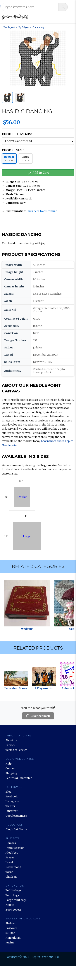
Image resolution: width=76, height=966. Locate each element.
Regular (22, 497)
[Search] (63, 7)
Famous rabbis (15, 848)
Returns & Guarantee (19, 778)
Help (9, 763)
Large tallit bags (16, 900)
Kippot (10, 904)
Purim (10, 942)
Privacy (10, 745)
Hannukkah (13, 937)
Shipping (11, 773)
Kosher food (13, 867)
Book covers (13, 909)
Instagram (12, 801)
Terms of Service (16, 750)
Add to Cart (40, 172)
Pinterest (12, 811)
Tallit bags (12, 895)
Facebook (12, 796)
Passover (11, 928)
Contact (10, 768)
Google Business (16, 815)
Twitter (10, 806)
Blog (9, 791)
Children (11, 876)
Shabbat (11, 923)
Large (27, 536)
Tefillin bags (13, 890)
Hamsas (11, 843)
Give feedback (40, 716)
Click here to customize (42, 211)
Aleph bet (12, 852)
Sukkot (10, 933)
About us (11, 740)
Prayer (10, 857)
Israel (9, 862)
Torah (9, 872)
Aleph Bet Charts (16, 829)
